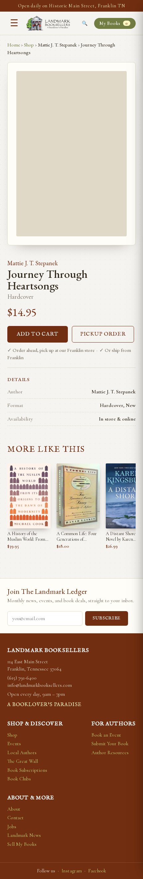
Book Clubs (19, 779)
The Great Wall (22, 761)
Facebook (97, 871)
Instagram (72, 871)
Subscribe (106, 618)
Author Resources (110, 753)
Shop (29, 44)
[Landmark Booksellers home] (48, 23)
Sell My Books (22, 844)
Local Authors (22, 753)
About (13, 809)
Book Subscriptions (27, 770)
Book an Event (106, 735)
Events (14, 744)
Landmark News (24, 835)
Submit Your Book (109, 744)
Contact (15, 818)
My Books (113, 23)
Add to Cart (38, 334)
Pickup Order (103, 334)
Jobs (11, 827)
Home (13, 44)
